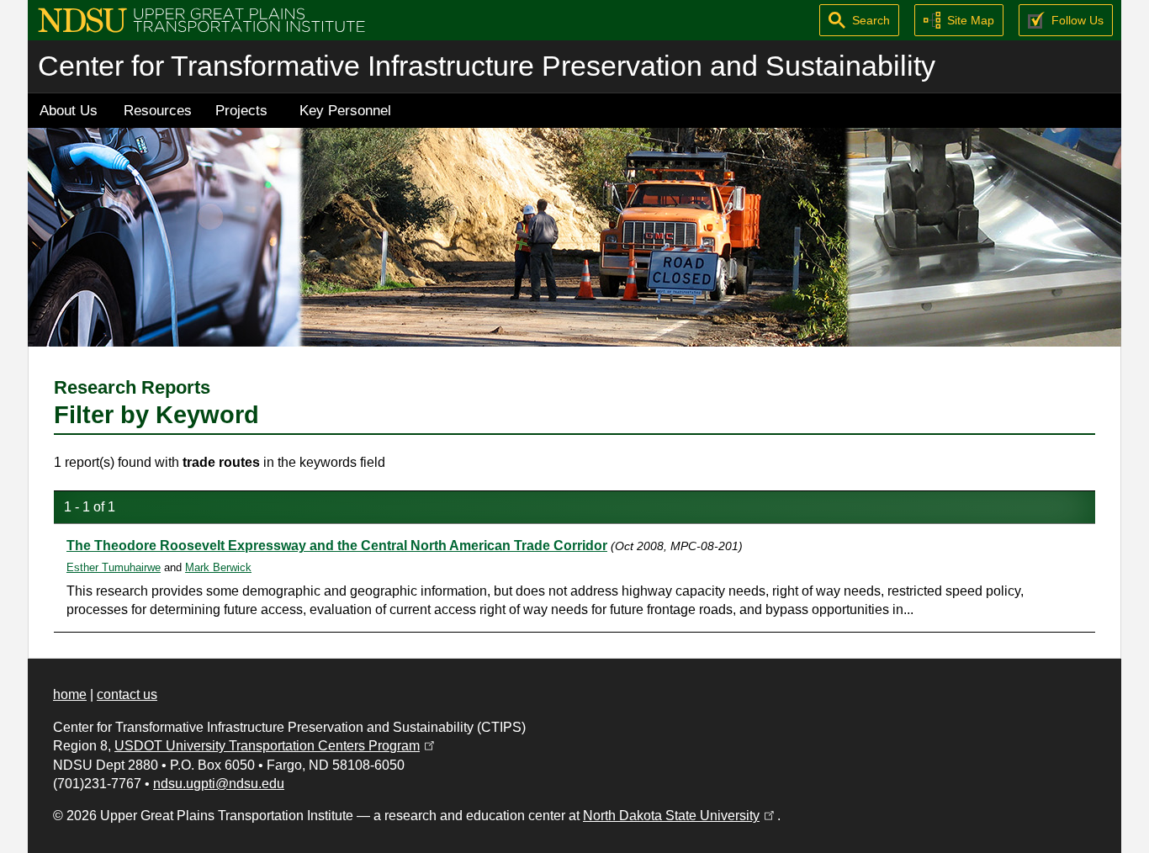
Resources (158, 110)
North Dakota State (680, 815)
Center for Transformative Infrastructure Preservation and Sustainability (486, 66)
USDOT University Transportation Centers (275, 746)
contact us (127, 694)
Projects (241, 110)
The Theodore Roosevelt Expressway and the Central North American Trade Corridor (336, 545)
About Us (69, 110)
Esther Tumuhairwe (113, 567)
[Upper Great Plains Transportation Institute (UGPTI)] (201, 19)
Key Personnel (345, 110)
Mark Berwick (218, 567)
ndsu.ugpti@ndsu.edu (218, 783)
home (70, 694)
